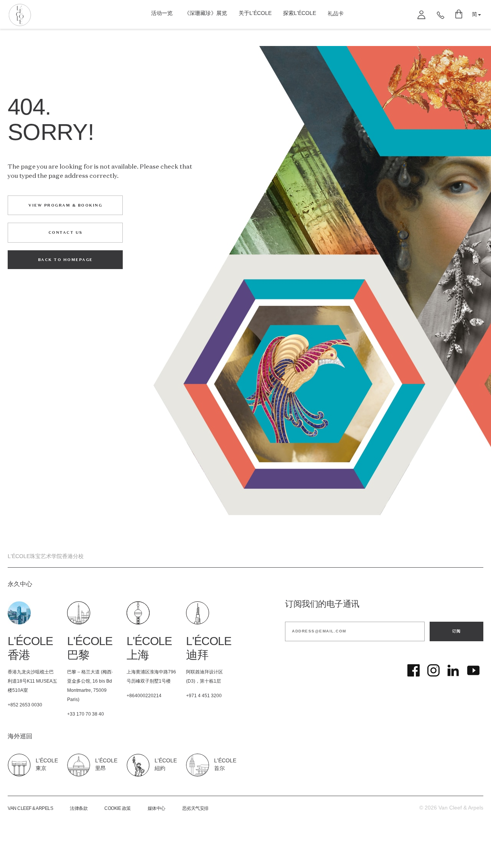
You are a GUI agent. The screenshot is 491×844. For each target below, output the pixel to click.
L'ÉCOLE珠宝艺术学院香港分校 (46, 557)
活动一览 (162, 13)
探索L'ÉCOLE (299, 13)
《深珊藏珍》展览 (205, 13)
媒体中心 (156, 808)
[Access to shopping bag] (459, 15)
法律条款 (78, 808)
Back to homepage (65, 259)
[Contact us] (441, 14)
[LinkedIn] (453, 670)
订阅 (456, 631)
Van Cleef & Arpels (30, 808)
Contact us (65, 232)
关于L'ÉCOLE (255, 13)
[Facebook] (413, 670)
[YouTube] (473, 670)
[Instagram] (433, 670)
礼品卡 (336, 14)
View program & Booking (65, 205)
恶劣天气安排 (195, 808)
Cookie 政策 (117, 808)
